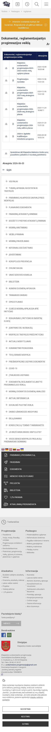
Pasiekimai (15, 462)
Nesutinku (25, 717)
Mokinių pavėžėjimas (19, 241)
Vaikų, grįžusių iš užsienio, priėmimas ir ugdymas (13, 556)
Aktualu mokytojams (20, 341)
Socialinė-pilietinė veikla (21, 405)
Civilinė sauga (16, 268)
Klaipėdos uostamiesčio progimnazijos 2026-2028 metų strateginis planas (25, 109)
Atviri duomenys (33, 606)
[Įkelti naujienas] (17, 4)
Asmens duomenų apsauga (22, 288)
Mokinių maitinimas (18, 228)
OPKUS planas (16, 302)
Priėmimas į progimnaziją (22, 455)
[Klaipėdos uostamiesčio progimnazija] (6, 4)
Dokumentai (16, 469)
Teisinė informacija (34, 603)
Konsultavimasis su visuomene (34, 585)
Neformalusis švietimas (21, 248)
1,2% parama (16, 497)
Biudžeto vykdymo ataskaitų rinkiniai (27, 221)
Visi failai (13, 181)
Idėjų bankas (15, 418)
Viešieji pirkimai (16, 234)
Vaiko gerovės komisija (20, 275)
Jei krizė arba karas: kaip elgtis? (25, 432)
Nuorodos (30, 575)
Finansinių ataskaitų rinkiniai (23, 214)
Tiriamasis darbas (18, 295)
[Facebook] (3, 635)
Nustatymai (26, 709)
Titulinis (4, 11)
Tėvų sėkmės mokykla (19, 355)
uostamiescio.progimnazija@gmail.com (21, 665)
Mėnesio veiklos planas (21, 476)
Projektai (15, 483)
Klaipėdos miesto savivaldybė (29, 646)
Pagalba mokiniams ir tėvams (38, 541)
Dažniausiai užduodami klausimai (36, 590)
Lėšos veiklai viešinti (10, 583)
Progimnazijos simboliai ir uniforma (12, 544)
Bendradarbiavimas (10, 548)
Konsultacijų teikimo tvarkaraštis (26, 425)
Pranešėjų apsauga (34, 595)
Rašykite (6, 623)
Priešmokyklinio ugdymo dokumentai (27, 362)
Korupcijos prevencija (20, 261)
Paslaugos (15, 11)
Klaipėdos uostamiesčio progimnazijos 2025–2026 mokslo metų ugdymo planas (25, 68)
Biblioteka (14, 282)
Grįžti (9, 170)
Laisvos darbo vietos (34, 578)
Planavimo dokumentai (20, 207)
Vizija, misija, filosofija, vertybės (11, 539)
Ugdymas (27, 11)
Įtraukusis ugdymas (19, 375)
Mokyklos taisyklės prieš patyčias (26, 335)
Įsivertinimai (15, 255)
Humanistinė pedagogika (21, 348)
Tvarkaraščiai (13, 522)
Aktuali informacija (19, 398)
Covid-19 (13, 368)
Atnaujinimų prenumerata (23, 504)
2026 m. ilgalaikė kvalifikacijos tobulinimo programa (25, 136)
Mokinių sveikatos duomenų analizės (27, 391)
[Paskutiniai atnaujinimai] (27, 4)
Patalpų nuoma (32, 550)
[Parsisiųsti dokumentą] (6, 68)
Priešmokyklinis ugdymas (36, 535)
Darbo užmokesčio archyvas (23, 412)
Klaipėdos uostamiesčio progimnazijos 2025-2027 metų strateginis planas (25, 92)
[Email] (9, 635)
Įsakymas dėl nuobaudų (21, 328)
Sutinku (25, 724)
